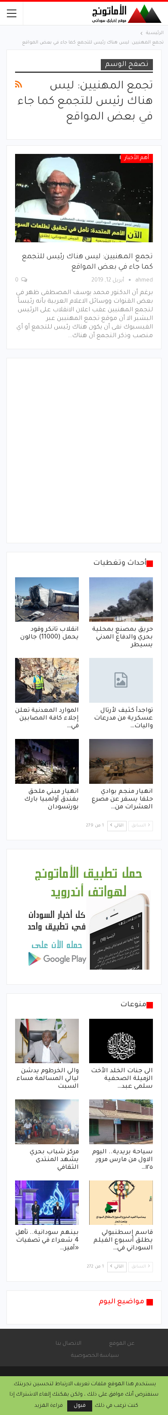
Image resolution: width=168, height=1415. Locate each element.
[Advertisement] (84, 450)
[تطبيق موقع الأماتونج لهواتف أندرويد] (88, 917)
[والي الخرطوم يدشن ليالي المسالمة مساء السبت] (47, 1041)
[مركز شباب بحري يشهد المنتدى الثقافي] (47, 1121)
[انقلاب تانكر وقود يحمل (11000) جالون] (47, 599)
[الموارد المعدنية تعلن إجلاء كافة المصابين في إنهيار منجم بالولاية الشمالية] (47, 680)
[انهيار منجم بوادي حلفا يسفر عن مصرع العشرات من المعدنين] (121, 761)
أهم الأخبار (136, 158)
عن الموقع (121, 1344)
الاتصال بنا (68, 1344)
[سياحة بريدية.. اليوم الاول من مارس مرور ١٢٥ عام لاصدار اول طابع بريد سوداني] (121, 1121)
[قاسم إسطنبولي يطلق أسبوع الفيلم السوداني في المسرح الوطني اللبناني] (121, 1202)
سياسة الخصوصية (95, 1356)
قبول (80, 1406)
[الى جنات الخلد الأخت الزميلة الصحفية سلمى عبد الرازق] (121, 1041)
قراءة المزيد (48, 1406)
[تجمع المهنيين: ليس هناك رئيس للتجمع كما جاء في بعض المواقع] (84, 198)
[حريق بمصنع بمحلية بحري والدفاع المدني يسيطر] (121, 599)
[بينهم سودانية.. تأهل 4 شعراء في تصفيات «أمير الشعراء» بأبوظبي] (47, 1202)
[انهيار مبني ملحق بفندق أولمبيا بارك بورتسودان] (47, 761)
